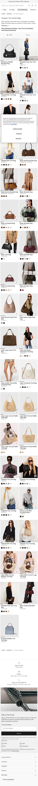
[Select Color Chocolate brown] (25, 356)
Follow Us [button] (3, 770)
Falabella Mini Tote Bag (8, 95)
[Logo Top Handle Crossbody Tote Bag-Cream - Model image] (28, 337)
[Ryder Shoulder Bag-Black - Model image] (28, 211)
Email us (19, 674)
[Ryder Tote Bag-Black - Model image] (9, 242)
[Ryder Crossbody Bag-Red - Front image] (9, 273)
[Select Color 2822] (23, 165)
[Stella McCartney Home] (13, 5)
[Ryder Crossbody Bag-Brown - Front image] (9, 211)
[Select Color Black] (20, 67)
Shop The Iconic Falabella (25, 28)
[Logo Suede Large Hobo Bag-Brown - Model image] (28, 304)
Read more (4, 740)
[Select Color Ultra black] (20, 516)
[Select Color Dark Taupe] (8, 99)
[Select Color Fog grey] (23, 356)
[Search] (29, 5)
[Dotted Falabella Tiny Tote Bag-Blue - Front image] (9, 626)
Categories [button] (4, 766)
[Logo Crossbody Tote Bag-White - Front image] (28, 370)
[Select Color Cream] (20, 356)
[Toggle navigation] (35, 5)
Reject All (18, 138)
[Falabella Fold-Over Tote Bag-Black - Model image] (28, 49)
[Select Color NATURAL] (4, 452)
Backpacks (33, 9)
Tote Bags (12, 9)
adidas (23, 743)
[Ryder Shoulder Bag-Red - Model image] (28, 242)
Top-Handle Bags (22, 9)
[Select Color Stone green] (27, 483)
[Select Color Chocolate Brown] (25, 387)
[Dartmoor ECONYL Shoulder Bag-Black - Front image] (9, 49)
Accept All (19, 133)
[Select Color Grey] (23, 67)
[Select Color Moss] (8, 165)
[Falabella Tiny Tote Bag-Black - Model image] (9, 467)
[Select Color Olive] (10, 99)
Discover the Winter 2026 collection (19, 1)
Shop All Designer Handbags (9, 28)
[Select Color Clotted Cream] (2, 165)
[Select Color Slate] (4, 483)
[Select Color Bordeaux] (20, 259)
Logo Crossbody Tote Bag (28, 383)
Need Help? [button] (4, 775)
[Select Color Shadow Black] (6, 165)
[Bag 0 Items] (32, 5)
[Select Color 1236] (25, 67)
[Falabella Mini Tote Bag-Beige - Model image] (9, 148)
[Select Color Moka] (20, 165)
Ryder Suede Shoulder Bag (28, 160)
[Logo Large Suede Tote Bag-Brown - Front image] (9, 337)
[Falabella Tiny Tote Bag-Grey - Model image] (9, 498)
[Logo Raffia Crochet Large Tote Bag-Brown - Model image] (28, 562)
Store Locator (19, 665)
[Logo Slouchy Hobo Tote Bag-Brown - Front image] (9, 304)
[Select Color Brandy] (25, 165)
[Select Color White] (20, 387)
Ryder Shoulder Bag (26, 192)
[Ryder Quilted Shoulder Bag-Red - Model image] (28, 593)
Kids (5, 746)
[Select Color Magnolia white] (2, 388)
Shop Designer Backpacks (8, 30)
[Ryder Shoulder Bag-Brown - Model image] (28, 179)
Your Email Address (6, 724)
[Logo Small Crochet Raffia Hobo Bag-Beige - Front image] (28, 403)
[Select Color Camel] (6, 227)
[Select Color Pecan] (27, 356)
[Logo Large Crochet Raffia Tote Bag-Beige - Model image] (9, 434)
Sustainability (25, 746)
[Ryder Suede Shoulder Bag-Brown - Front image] (28, 148)
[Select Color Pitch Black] (4, 323)
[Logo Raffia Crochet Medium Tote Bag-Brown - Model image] (9, 562)
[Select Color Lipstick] (23, 290)
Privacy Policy (15, 750)
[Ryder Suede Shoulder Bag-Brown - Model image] (9, 179)
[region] (19, 128)
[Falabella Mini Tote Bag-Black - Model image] (9, 82)
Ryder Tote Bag (6, 254)
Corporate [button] (4, 761)
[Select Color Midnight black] (4, 388)
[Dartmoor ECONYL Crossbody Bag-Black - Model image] (28, 498)
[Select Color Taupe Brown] (2, 323)
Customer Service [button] (6, 757)
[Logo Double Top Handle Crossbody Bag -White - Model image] (9, 370)
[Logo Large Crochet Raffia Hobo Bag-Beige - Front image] (9, 403)
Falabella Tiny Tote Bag (8, 479)
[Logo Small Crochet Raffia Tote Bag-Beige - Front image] (28, 434)
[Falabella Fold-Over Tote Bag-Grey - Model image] (28, 82)
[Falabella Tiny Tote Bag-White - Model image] (28, 531)
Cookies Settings (17, 128)
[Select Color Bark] (6, 99)
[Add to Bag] (17, 58)
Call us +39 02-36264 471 (19, 682)
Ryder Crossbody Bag (8, 223)
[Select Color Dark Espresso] (20, 290)
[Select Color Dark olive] (27, 196)
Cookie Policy (13, 124)
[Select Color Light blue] (27, 67)
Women (5, 743)
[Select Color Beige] (25, 196)
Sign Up (19, 733)
